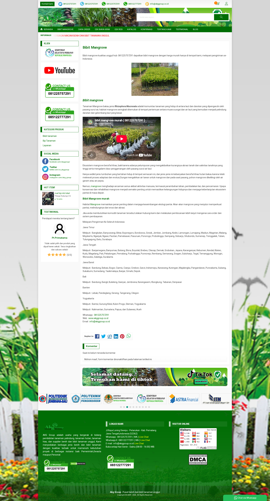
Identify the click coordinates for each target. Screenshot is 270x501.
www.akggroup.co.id (98, 318)
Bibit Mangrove (65, 29)
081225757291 (69, 4)
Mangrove (95, 204)
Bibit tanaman (50, 136)
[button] (221, 17)
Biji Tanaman (49, 140)
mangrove (96, 186)
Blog (195, 29)
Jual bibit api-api (62, 193)
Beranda (48, 29)
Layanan (47, 145)
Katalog (131, 29)
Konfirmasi (146, 29)
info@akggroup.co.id (159, 4)
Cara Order (84, 29)
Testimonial (182, 29)
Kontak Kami (47, 4)
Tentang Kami (164, 29)
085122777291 (134, 4)
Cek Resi (118, 29)
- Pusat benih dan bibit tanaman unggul (135, 492)
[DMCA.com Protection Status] (78, 463)
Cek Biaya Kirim (102, 29)
